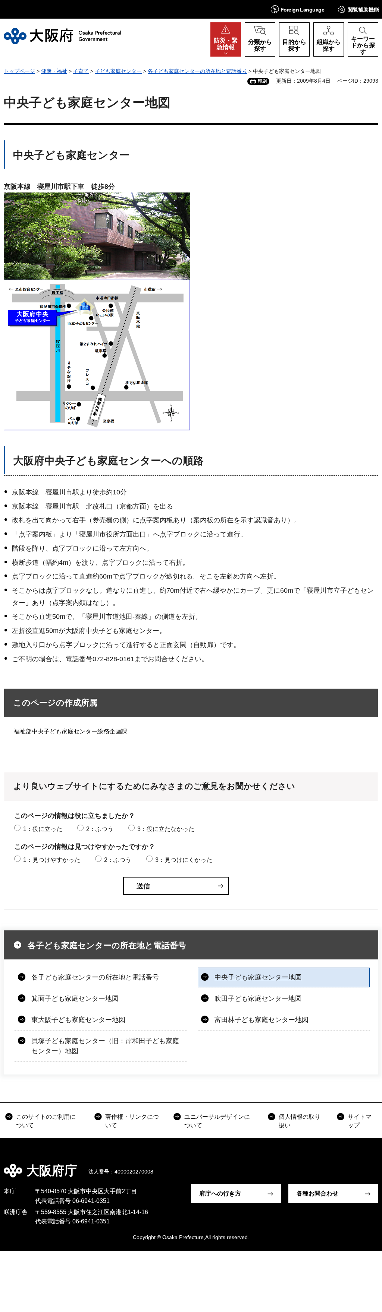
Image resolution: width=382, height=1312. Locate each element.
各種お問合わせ (317, 1193)
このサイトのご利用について (46, 1121)
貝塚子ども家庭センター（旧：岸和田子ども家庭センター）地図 (105, 1046)
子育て (81, 71)
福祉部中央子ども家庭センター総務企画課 (70, 731)
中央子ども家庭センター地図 (258, 977)
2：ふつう (99, 829)
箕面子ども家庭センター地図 (75, 998)
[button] (297, 9)
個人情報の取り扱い (299, 1121)
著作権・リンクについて (132, 1121)
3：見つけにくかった (183, 860)
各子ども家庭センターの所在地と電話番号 (197, 71)
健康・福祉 (54, 71)
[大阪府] (62, 36)
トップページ (19, 71)
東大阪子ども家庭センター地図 (78, 1019)
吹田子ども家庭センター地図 (258, 998)
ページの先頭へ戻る (371, 1165)
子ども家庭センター (118, 71)
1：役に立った (42, 829)
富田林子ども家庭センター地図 (262, 1019)
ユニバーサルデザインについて (217, 1121)
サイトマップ (360, 1121)
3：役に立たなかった (165, 829)
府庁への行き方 (220, 1193)
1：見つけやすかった (51, 860)
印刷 (262, 81)
